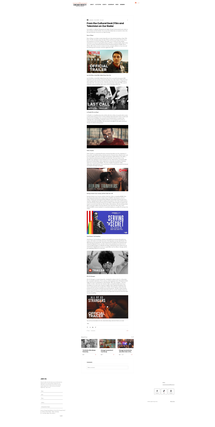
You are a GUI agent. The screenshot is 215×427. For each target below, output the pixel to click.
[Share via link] (95, 327)
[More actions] (127, 20)
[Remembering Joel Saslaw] (89, 343)
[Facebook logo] (157, 391)
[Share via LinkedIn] (92, 327)
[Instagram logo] (171, 391)
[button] (92, 4)
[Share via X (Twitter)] (90, 327)
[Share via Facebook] (87, 327)
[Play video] (107, 61)
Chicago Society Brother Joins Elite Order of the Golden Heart (125, 351)
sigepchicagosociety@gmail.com (168, 384)
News (88, 323)
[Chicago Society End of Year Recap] (107, 343)
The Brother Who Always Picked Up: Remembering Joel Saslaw (89, 351)
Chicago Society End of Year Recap (107, 351)
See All (132, 336)
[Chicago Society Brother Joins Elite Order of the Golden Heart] (126, 343)
